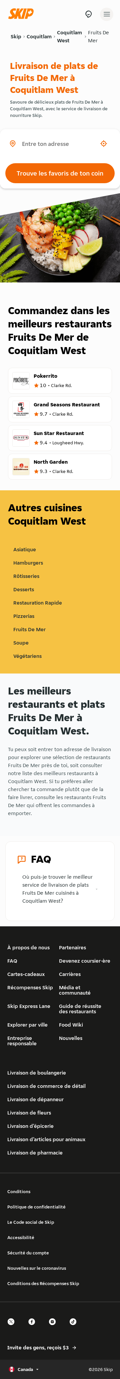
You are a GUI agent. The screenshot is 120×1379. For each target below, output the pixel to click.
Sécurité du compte (28, 1253)
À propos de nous (28, 947)
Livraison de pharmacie (35, 1152)
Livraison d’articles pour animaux (46, 1139)
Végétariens (27, 656)
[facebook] (33, 1327)
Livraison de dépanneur (35, 1099)
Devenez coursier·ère (84, 960)
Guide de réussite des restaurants (80, 1009)
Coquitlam (39, 36)
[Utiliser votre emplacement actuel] (104, 143)
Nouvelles (70, 1038)
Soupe (21, 642)
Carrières (70, 974)
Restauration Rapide (37, 602)
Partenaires (72, 947)
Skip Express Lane (28, 1006)
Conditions (18, 1191)
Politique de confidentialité (36, 1207)
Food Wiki (71, 1024)
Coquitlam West (69, 36)
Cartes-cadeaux (26, 974)
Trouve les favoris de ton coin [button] (60, 173)
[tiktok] (75, 1327)
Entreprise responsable (22, 1041)
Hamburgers (28, 562)
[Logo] (23, 14)
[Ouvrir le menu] (106, 14)
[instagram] (54, 1327)
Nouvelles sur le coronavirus (36, 1268)
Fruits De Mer (98, 36)
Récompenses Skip (30, 987)
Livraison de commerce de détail (46, 1086)
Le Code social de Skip (30, 1222)
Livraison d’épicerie (30, 1126)
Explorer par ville (27, 1024)
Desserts (23, 589)
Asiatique (24, 549)
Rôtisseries (26, 576)
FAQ (12, 960)
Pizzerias (23, 616)
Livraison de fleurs (29, 1112)
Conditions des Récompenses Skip (43, 1283)
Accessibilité (20, 1237)
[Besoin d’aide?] (88, 14)
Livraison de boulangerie (36, 1072)
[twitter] (13, 1327)
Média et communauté (75, 990)
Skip (16, 36)
